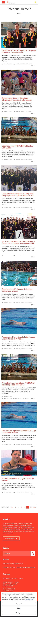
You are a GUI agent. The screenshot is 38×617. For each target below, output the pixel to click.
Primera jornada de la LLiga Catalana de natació (18, 479)
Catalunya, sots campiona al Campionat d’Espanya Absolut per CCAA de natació (18, 195)
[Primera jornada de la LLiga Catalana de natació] (19, 463)
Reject (19, 608)
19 (31, 507)
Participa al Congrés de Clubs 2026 (13, 563)
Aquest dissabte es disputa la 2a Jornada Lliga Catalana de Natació (18, 338)
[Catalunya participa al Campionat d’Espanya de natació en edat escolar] (19, 82)
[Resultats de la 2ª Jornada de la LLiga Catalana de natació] (19, 273)
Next (34, 507)
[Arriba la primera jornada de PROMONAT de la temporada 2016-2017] (19, 367)
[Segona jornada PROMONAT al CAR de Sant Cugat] (19, 130)
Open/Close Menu (3, 2)
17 (24, 507)
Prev (12, 507)
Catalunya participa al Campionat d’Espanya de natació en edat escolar (17, 99)
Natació (18, 64)
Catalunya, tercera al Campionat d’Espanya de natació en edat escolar (19, 51)
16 (21, 507)
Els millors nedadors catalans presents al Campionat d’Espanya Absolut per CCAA (18, 242)
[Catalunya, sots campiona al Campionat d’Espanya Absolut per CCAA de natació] (19, 178)
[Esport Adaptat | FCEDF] (11, 2)
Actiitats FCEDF (8, 398)
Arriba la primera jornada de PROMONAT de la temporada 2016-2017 (18, 384)
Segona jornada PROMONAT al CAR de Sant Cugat (17, 147)
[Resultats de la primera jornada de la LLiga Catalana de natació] (19, 415)
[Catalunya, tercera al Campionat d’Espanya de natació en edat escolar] (19, 35)
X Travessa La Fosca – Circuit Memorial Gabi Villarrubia (19, 567)
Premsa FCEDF (8, 64)
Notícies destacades (26, 64)
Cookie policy (29, 599)
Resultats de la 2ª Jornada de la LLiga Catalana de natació (17, 290)
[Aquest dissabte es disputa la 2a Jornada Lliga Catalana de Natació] (19, 321)
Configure (19, 613)
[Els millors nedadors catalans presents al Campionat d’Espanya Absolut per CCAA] (19, 226)
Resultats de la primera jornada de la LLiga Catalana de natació (19, 432)
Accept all (19, 604)
